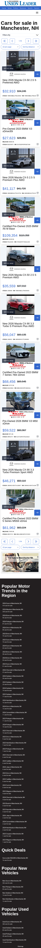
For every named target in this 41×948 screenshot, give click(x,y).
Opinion (36, 8)
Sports (30, 8)
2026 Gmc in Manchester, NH (12, 629)
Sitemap (20, 946)
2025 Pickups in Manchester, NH (13, 750)
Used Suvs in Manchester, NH (12, 923)
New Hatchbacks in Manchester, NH (14, 900)
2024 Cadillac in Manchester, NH (13, 762)
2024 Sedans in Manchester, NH (13, 689)
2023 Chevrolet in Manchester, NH (14, 732)
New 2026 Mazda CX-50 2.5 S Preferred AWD (19, 81)
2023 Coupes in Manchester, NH (13, 835)
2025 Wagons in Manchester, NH (13, 792)
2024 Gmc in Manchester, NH (12, 707)
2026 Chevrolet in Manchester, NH (14, 671)
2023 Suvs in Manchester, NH (12, 665)
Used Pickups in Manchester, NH (13, 935)
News (10, 8)
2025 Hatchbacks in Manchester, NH (14, 744)
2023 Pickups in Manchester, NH (13, 720)
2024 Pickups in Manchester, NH (13, 726)
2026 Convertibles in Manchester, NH (15, 714)
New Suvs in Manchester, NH (12, 882)
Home (4, 8)
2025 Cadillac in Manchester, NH (13, 780)
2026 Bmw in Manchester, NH (12, 617)
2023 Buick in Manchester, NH (12, 804)
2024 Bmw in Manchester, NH (12, 659)
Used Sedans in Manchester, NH (13, 929)
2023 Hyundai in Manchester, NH (13, 811)
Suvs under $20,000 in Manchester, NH (15, 859)
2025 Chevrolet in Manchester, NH (14, 756)
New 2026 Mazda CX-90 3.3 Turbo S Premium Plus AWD (18, 324)
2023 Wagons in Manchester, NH (13, 841)
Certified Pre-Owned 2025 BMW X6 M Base (20, 227)
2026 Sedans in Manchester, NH (13, 677)
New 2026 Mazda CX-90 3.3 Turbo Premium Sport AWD (18, 471)
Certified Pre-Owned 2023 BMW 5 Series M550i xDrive (20, 519)
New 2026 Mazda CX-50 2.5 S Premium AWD (19, 276)
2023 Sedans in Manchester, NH (13, 683)
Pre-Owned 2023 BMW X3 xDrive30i (17, 130)
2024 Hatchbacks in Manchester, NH (14, 829)
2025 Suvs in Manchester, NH (12, 641)
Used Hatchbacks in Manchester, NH (14, 941)
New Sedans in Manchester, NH (13, 894)
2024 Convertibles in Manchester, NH (15, 823)
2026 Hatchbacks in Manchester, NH (14, 701)
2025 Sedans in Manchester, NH (13, 695)
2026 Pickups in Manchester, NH (13, 623)
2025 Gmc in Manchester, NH (12, 738)
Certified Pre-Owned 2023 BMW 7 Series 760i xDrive (20, 373)
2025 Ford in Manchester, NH (12, 786)
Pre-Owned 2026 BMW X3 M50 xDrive (20, 422)
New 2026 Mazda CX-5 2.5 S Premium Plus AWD (19, 178)
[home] (20, 3)
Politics (15, 8)
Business (23, 8)
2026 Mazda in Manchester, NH (13, 610)
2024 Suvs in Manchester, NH (12, 647)
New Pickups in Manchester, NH (13, 888)
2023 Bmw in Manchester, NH (12, 653)
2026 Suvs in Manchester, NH (12, 604)
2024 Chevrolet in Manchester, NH (14, 798)
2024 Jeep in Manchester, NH (12, 768)
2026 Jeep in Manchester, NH (12, 817)
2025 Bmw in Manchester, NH (12, 635)
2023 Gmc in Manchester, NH (12, 774)
